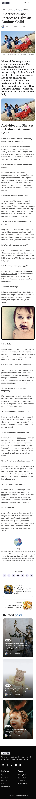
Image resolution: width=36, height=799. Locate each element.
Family (3, 775)
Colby (6, 26)
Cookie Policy (22, 778)
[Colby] (2, 26)
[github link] (20, 765)
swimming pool (7, 427)
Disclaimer (21, 781)
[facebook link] (7, 765)
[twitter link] (3, 765)
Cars (2, 784)
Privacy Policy (22, 775)
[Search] (25, 2)
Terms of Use (22, 784)
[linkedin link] (11, 765)
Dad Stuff (4, 778)
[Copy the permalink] (31, 575)
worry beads (21, 438)
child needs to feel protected (12, 253)
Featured (4, 781)
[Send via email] (27, 575)
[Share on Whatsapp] (18, 575)
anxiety (5, 64)
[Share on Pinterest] (13, 575)
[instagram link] (15, 765)
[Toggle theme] (29, 2)
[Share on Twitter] (4, 575)
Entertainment (5, 787)
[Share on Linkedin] (22, 575)
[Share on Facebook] (8, 575)
